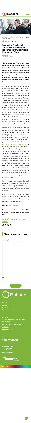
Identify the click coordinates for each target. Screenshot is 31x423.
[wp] (17, 340)
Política (7, 41)
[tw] (6, 340)
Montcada (14, 219)
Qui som (4, 303)
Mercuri (5, 219)
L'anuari (5, 327)
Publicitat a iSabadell (11, 324)
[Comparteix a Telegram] (10, 225)
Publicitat (5, 305)
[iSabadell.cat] (9, 16)
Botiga (5, 317)
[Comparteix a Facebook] (5, 225)
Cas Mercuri (14, 41)
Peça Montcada (14, 205)
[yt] (14, 340)
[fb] (3, 340)
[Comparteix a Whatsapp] (8, 225)
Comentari (6, 240)
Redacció (5, 55)
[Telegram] (11, 340)
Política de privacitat (8, 310)
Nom (4, 277)
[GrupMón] (15, 366)
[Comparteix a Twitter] (3, 225)
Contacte (5, 307)
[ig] (9, 340)
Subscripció (7, 330)
